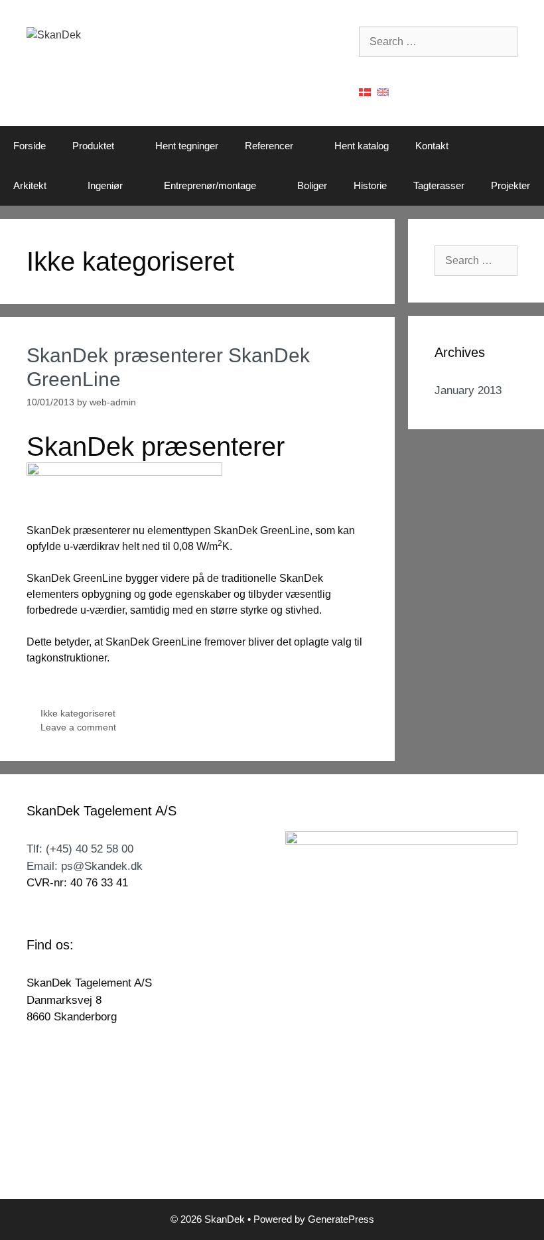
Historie (370, 185)
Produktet (93, 145)
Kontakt (431, 145)
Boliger (312, 185)
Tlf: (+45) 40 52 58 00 (80, 849)
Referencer (269, 145)
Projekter (510, 185)
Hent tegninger (186, 145)
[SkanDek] (54, 34)
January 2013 (468, 390)
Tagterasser (438, 185)
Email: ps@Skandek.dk (85, 866)
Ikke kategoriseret (77, 714)
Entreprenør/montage (210, 185)
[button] (128, 146)
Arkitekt (29, 185)
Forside (29, 145)
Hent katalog (361, 145)
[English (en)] (383, 91)
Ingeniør (105, 185)
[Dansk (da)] (365, 91)
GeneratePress (341, 1219)
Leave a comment (78, 727)
